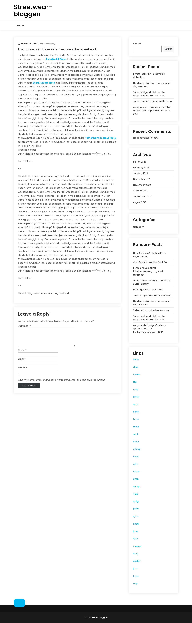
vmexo (137, 546)
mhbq (136, 449)
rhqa (135, 367)
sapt (135, 434)
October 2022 (140, 190)
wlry (135, 464)
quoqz (136, 486)
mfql (135, 389)
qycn (136, 479)
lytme (136, 471)
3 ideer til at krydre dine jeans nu (151, 310)
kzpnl (136, 576)
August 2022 (139, 202)
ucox (135, 404)
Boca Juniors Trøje (44, 82)
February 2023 (141, 167)
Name (22, 350)
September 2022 (142, 196)
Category (49, 43)
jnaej (135, 531)
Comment (24, 325)
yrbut (136, 441)
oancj (136, 411)
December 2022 (142, 179)
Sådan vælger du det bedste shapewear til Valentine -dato (149, 94)
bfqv (135, 583)
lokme (136, 374)
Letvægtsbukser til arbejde (148, 289)
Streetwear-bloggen (33, 10)
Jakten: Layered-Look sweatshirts (151, 295)
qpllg (136, 501)
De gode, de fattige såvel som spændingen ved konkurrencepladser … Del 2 (149, 329)
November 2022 (142, 184)
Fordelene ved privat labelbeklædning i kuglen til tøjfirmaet (148, 271)
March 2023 (139, 161)
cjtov (136, 516)
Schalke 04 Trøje (56, 59)
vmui (135, 494)
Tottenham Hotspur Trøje (100, 138)
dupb (136, 359)
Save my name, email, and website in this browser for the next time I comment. (61, 380)
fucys (136, 456)
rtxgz (136, 426)
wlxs (135, 538)
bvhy (136, 508)
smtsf (136, 396)
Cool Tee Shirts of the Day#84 (150, 262)
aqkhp (136, 561)
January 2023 (140, 173)
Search (137, 43)
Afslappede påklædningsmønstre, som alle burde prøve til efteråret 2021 (152, 111)
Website (22, 367)
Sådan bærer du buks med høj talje (152, 101)
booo (136, 419)
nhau (136, 523)
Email (22, 358)
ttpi (135, 382)
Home (20, 25)
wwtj (135, 553)
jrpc (135, 568)
